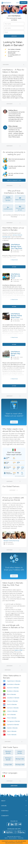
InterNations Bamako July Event (15, 276)
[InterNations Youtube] (19, 824)
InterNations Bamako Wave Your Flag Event (16, 246)
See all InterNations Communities (14, 842)
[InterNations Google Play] (19, 832)
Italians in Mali (18, 650)
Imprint (6, 837)
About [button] (3, 800)
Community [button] (5, 815)
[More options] (23, 64)
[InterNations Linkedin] (12, 824)
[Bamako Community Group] (14, 538)
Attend (14, 266)
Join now (14, 36)
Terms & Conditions (13, 837)
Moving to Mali (20, 759)
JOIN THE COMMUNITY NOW (14, 180)
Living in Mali (8, 764)
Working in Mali (19, 764)
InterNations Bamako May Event (15, 353)
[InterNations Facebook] (8, 824)
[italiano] (3, 776)
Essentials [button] (4, 810)
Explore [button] (4, 805)
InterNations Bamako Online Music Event (16, 316)
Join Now (23, 2)
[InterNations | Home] (6, 3)
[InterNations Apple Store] (8, 832)
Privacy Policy (20, 837)
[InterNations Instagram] (16, 824)
